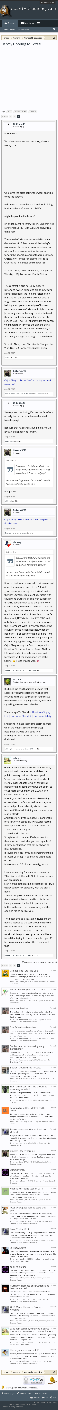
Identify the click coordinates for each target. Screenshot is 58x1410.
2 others (38, 394)
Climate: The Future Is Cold (24, 970)
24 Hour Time (25, 1393)
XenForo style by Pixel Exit (33, 1406)
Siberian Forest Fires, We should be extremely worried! (28, 1088)
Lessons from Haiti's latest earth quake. (27, 1109)
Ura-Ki (21, 1100)
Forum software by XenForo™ (12, 1406)
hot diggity (22, 1299)
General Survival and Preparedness (23, 1021)
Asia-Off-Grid (23, 1361)
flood (10, 112)
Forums (11, 23)
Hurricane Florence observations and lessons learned (29, 1287)
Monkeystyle (9, 1393)
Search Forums (9, 29)
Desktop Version (41, 1393)
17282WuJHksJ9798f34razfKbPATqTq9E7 (21, 1387)
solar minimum (18, 1266)
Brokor (21, 982)
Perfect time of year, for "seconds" (28, 989)
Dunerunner (10, 394)
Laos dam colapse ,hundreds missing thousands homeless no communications (31, 1330)
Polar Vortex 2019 (19, 1229)
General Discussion (17, 1145)
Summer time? (17, 1169)
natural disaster (20, 112)
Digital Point (31, 1404)
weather (33, 112)
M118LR (17, 679)
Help (46, 1397)
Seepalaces (23, 1221)
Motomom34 (23, 1143)
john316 (21, 1200)
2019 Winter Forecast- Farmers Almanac (26, 1308)
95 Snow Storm (18, 1247)
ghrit (29, 955)
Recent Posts (23, 29)
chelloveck (28, 394)
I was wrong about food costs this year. (28, 1209)
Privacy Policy (52, 1402)
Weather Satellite (19, 1008)
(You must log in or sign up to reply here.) (39, 962)
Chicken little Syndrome (22, 1151)
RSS (54, 1397)
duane (21, 1122)
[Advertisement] (29, 77)
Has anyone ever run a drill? (24, 1350)
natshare (22, 1001)
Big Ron (21, 1181)
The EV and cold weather (23, 1027)
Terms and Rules (39, 1402)
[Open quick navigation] (54, 37)
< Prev (5, 116)
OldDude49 (19, 124)
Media (27, 23)
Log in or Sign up (47, 2)
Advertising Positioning (16, 1404)
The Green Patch (16, 1062)
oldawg (8, 501)
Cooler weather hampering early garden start (27, 1047)
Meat (20, 1259)
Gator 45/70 (19, 371)
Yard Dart (19, 394)
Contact (36, 1397)
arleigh (7, 357)
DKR (20, 1079)
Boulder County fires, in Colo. (25, 1067)
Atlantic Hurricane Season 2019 (26, 1188)
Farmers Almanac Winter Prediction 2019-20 (28, 1131)
